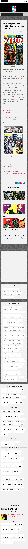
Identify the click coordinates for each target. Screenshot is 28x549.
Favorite (19, 527)
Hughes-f (13, 332)
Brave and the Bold (7, 458)
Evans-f (16, 322)
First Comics (21, 419)
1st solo (12, 294)
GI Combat (19, 466)
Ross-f (18, 356)
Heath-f (20, 330)
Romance (18, 399)
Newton (20, 345)
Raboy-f (6, 353)
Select (8, 539)
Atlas (14, 411)
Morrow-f (13, 345)
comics (10, 169)
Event (10, 441)
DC (17, 31)
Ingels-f (20, 332)
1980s (4, 394)
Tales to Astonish (18, 484)
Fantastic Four (6, 466)
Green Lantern (6, 469)
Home (5, 162)
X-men (17, 489)
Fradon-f (19, 325)
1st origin (12, 291)
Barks (5, 309)
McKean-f (6, 343)
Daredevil (17, 461)
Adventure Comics (16, 450)
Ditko (5, 322)
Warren (21, 432)
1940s (4, 392)
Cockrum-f (6, 317)
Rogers (5, 356)
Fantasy (17, 397)
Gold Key (5, 424)
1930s (21, 389)
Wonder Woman (19, 487)
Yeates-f (13, 379)
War (17, 33)
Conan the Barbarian (8, 461)
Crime (11, 397)
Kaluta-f (11, 335)
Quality (9, 429)
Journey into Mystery (14, 474)
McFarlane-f (19, 340)
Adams (5, 307)
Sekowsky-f (13, 358)
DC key (18, 294)
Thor (4, 487)
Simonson (21, 361)
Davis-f (19, 319)
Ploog (11, 351)
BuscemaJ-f (20, 312)
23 (14, 31)
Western (5, 405)
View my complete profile (15, 516)
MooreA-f (6, 345)
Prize (4, 429)
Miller (12, 343)
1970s (19, 392)
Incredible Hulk (17, 471)
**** (13, 389)
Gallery (11, 529)
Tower (9, 432)
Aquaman (17, 453)
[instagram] (26, 1)
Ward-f (18, 374)
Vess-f (12, 374)
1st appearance (7, 289)
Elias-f (10, 322)
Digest (20, 524)
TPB (19, 539)
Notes (14, 537)
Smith (5, 363)
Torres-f (12, 371)
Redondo (12, 353)
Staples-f (6, 366)
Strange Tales (13, 481)
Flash (13, 466)
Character (13, 524)
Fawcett (5, 419)
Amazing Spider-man (8, 453)
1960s (11, 31)
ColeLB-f (6, 319)
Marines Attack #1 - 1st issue (10, 229)
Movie (11, 444)
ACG (4, 411)
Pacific (20, 426)
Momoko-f (19, 343)
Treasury (10, 542)
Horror (23, 397)
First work (5, 529)
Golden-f (12, 327)
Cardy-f (11, 314)
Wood (21, 376)
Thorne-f (6, 371)
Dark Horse (16, 413)
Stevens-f (6, 369)
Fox (3, 421)
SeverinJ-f (20, 358)
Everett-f (6, 325)
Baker (19, 307)
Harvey (11, 424)
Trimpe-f (6, 374)
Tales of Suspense (7, 484)
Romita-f (12, 356)
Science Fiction (6, 402)
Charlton (5, 413)
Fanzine (13, 527)
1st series (6, 294)
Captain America (19, 458)
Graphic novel (6, 532)
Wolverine (9, 487)
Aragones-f (12, 307)
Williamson (6, 376)
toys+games (9, 175)
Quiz (4, 539)
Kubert (21, 31)
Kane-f (17, 335)
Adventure (5, 397)
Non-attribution (6, 537)
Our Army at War (10, 33)
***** (17, 389)
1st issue (5, 291)
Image (21, 424)
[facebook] (24, 1)
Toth (18, 371)
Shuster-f (14, 361)
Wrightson (6, 379)
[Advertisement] (14, 266)
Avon (19, 411)
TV (23, 539)
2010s (19, 394)
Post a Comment (7, 248)
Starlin (12, 366)
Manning (11, 340)
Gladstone (16, 421)
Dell (22, 413)
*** (7, 31)
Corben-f (13, 319)
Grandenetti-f (20, 327)
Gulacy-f (6, 330)
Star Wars (5, 481)
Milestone (5, 444)
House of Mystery (16, 469)
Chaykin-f (17, 314)
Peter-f (5, 351)
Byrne (5, 314)
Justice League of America (9, 476)
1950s (9, 392)
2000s (14, 394)
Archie (8, 411)
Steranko (18, 366)
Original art (20, 537)
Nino (5, 348)
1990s (9, 394)
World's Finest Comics (8, 489)
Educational (5, 527)
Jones (5, 335)
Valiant (15, 432)
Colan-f (13, 317)
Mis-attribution (6, 534)
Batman (12, 456)
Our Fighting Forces (18, 479)
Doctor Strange (17, 463)
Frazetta (6, 327)
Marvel (8, 426)
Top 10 (4, 542)
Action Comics (6, 450)
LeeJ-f (5, 340)
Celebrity (5, 441)
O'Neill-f (10, 348)
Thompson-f (14, 369)
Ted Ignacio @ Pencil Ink (17, 514)
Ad (3, 524)
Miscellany (14, 534)
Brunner (13, 312)
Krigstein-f (6, 338)
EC (3, 416)
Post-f (16, 351)
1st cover (16, 289)
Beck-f (10, 309)
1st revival (19, 291)
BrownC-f (6, 312)
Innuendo (17, 441)
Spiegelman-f (19, 363)
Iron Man (5, 474)
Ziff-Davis (5, 434)
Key (5, 296)
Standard (21, 429)
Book (7, 524)
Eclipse (17, 416)
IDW (16, 424)
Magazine (14, 532)
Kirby (22, 335)
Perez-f (17, 348)
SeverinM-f (6, 361)
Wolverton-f (14, 376)
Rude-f (5, 358)
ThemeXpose (16, 547)
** (5, 389)
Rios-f (18, 353)
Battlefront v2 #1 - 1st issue (10, 202)
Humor (4, 399)
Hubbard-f (6, 332)
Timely (4, 432)
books (15, 169)
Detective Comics (7, 463)
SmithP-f (11, 363)
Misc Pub (14, 426)
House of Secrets (7, 471)
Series (14, 539)
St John (15, 429)
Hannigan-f (13, 330)
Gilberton (9, 421)
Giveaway (18, 529)
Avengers (5, 456)
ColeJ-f (20, 317)
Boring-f (17, 309)
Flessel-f (13, 325)
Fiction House (12, 419)
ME (3, 426)
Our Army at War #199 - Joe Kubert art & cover (13, 215)
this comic (10, 166)
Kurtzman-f (20, 338)
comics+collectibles (9, 173)
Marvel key (10, 296)
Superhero (15, 402)
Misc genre (11, 399)
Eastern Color (9, 416)
